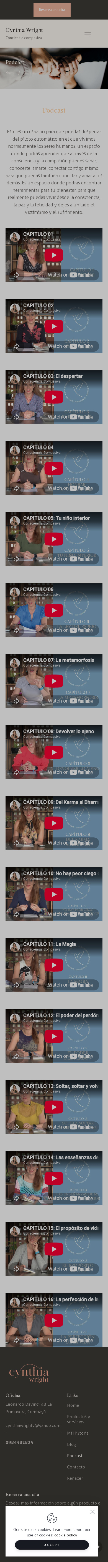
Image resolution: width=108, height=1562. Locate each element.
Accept (52, 1545)
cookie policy (65, 1535)
